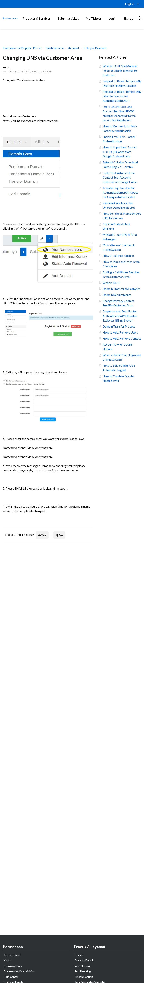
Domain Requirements (117, 294)
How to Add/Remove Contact (122, 338)
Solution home (55, 48)
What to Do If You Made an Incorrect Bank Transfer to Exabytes (120, 70)
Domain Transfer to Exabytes (121, 288)
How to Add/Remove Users (120, 332)
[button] (138, 18)
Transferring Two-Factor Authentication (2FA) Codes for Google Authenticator (120, 192)
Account (73, 48)
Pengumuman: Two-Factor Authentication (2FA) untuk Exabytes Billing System (120, 315)
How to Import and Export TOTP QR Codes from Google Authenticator (119, 151)
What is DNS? (111, 282)
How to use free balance (118, 255)
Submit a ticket (68, 18)
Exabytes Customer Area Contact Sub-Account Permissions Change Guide (120, 177)
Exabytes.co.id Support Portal (22, 48)
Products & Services (36, 18)
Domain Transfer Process (119, 326)
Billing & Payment (95, 48)
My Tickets (93, 18)
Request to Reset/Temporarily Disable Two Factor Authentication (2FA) (122, 96)
